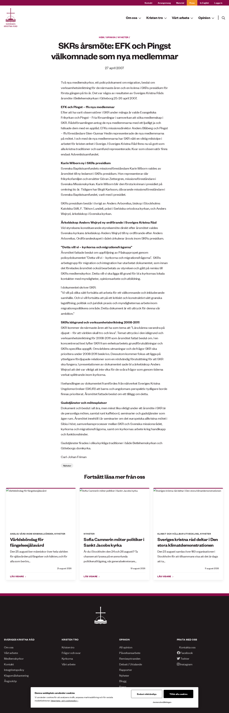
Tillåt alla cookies (178, 694)
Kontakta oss (187, 647)
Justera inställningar (162, 702)
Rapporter (125, 670)
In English (204, 2)
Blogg (122, 681)
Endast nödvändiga (146, 694)
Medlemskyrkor (14, 658)
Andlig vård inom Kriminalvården (31, 533)
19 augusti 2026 (138, 568)
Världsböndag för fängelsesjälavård (27, 542)
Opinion (111, 37)
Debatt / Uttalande (130, 664)
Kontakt (148, 2)
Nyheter (123, 37)
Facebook (186, 653)
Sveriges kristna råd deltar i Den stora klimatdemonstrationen (187, 542)
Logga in (218, 2)
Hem (101, 37)
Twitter (184, 658)
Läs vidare (17, 576)
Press (192, 2)
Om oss (8, 647)
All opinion (125, 647)
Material (180, 2)
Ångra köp (10, 681)
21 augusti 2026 (64, 568)
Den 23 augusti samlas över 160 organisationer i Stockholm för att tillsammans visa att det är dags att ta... (187, 556)
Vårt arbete (11, 653)
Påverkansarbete (129, 653)
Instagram (186, 664)
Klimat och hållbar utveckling (178, 533)
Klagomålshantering (16, 675)
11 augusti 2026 (212, 568)
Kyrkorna (67, 658)
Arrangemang (164, 2)
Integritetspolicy (14, 670)
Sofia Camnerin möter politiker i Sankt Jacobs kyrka (114, 542)
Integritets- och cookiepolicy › (64, 700)
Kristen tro (68, 647)
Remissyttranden (129, 658)
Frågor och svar (71, 653)
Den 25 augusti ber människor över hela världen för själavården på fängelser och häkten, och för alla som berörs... (39, 556)
